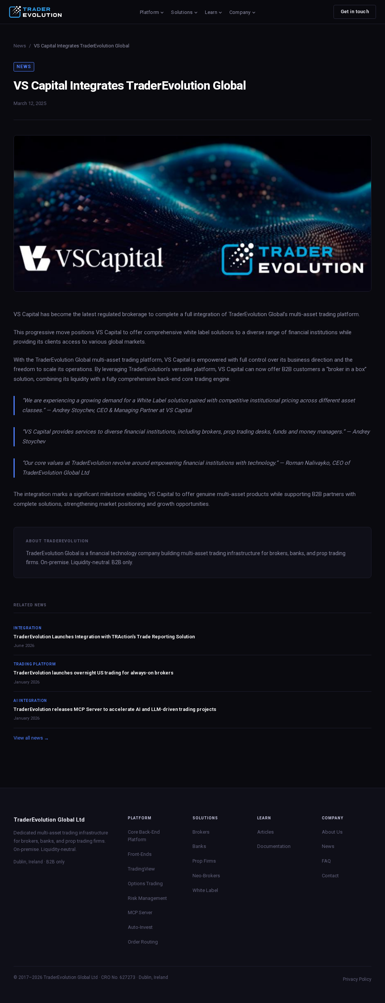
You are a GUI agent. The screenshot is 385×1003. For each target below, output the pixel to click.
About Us (332, 832)
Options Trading (145, 883)
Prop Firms (204, 861)
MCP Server (140, 912)
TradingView (141, 869)
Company (240, 12)
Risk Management (147, 898)
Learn (211, 12)
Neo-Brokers (206, 875)
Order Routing (143, 942)
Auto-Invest (140, 927)
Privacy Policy (357, 979)
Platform (149, 12)
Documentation (274, 846)
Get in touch (355, 11)
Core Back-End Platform (144, 836)
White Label (205, 890)
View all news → (31, 738)
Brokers (200, 832)
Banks (199, 846)
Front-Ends (140, 854)
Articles (265, 832)
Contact (330, 875)
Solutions (181, 12)
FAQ (326, 861)
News (20, 46)
